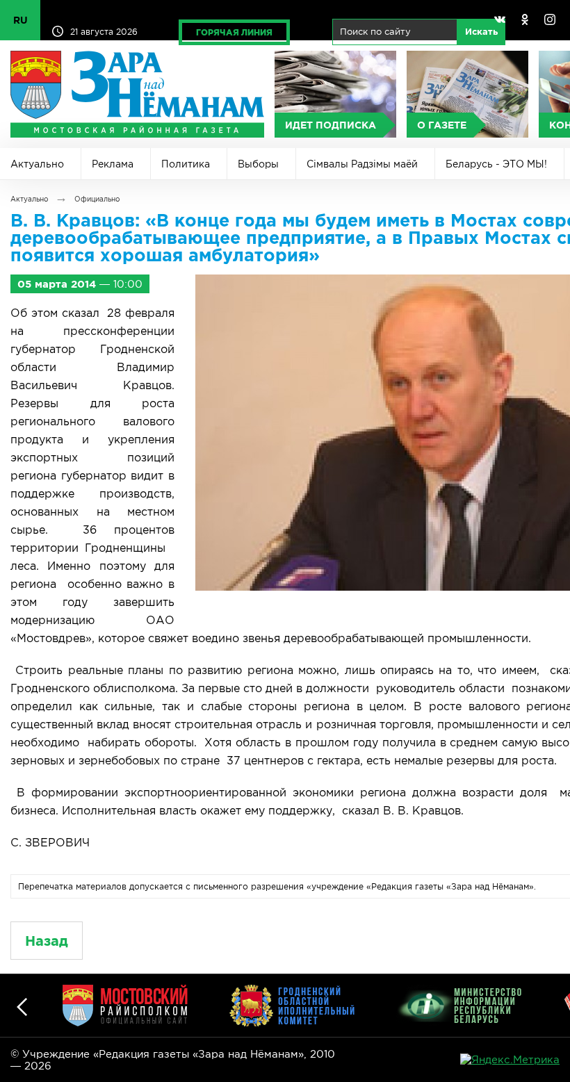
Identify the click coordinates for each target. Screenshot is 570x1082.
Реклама (112, 164)
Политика (185, 164)
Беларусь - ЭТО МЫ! (496, 164)
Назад (46, 941)
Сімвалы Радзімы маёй (362, 164)
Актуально (37, 164)
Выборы (258, 164)
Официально (97, 199)
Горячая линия (234, 32)
